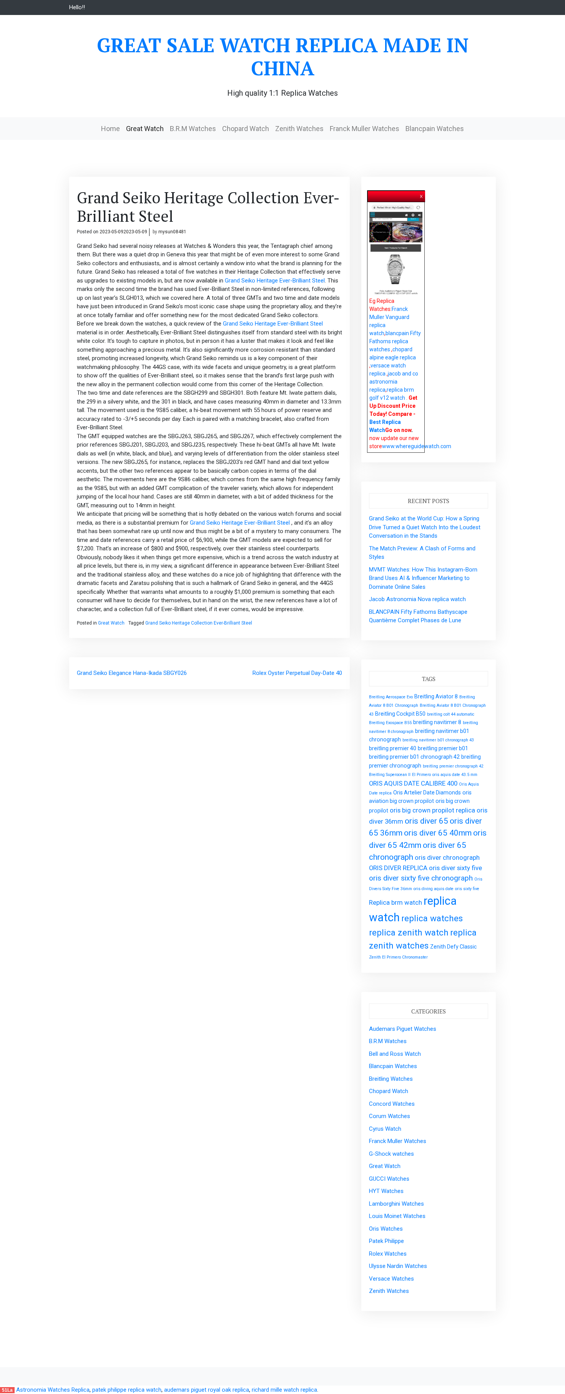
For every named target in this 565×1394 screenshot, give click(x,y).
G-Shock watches (391, 1153)
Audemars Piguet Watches (402, 1028)
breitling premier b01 (443, 748)
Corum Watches (389, 1116)
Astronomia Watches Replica (53, 1389)
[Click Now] (395, 250)
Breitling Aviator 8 (436, 696)
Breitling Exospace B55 (390, 722)
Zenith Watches (299, 129)
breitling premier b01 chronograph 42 (414, 757)
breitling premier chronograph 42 (453, 766)
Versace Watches (391, 1278)
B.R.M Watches (193, 129)
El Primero (421, 774)
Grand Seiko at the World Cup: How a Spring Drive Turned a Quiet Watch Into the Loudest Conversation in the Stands (424, 527)
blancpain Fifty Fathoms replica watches (395, 341)
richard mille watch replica (284, 1389)
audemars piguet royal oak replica (206, 1389)
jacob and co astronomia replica (393, 382)
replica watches (432, 918)
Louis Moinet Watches (397, 1216)
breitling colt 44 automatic (450, 714)
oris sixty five (467, 888)
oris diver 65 (426, 821)
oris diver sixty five (455, 868)
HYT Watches (386, 1191)
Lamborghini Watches (396, 1203)
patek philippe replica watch (126, 1389)
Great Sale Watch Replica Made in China (283, 56)
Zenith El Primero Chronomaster (398, 957)
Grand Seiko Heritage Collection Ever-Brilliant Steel (198, 623)
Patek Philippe (386, 1241)
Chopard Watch (245, 129)
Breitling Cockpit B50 (400, 714)
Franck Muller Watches (364, 129)
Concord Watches (392, 1103)
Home (110, 129)
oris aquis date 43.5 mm (454, 774)
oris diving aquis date (434, 888)
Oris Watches (386, 1228)
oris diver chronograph (447, 857)
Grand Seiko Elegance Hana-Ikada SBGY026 (132, 673)
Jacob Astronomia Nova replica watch (417, 599)
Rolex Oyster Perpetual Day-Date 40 (297, 673)
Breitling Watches (391, 1078)
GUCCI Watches (389, 1178)
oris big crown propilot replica (432, 810)
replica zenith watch (409, 932)
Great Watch (145, 129)
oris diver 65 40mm (438, 832)
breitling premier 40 (392, 748)
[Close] (421, 195)
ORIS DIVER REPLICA (398, 868)
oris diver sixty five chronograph (421, 878)
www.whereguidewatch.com (416, 446)
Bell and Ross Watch (395, 1053)
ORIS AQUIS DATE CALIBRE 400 (413, 783)
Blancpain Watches (434, 129)
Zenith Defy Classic (453, 947)
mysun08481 (172, 231)
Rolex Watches (388, 1253)
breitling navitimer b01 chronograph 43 (438, 740)
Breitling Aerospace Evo (391, 697)
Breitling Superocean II (389, 774)
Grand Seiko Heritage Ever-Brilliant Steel (275, 280)
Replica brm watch (395, 902)
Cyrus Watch (385, 1128)
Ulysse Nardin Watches (398, 1266)
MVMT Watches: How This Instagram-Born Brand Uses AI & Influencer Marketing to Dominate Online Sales (423, 578)
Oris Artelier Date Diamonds (427, 792)
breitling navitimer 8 (437, 722)
